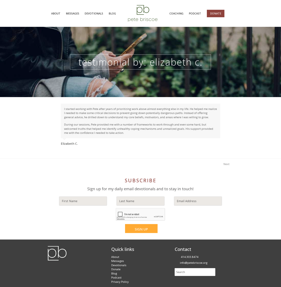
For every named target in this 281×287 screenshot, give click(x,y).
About (115, 257)
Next (226, 164)
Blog (114, 273)
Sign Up (141, 229)
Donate (115, 269)
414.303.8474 (189, 257)
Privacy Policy (120, 282)
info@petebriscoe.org (193, 263)
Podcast (116, 277)
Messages (117, 261)
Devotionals (118, 265)
